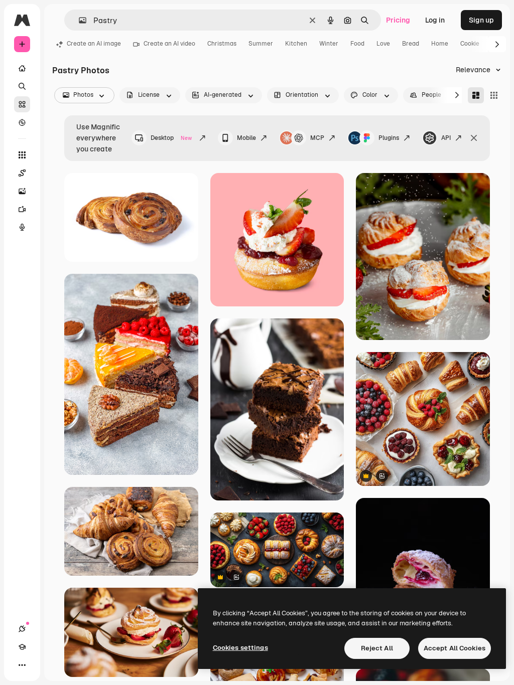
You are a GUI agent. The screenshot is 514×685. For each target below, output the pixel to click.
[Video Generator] (22, 209)
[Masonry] (476, 95)
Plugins (388, 138)
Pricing (398, 20)
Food (357, 44)
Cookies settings (240, 647)
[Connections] (22, 629)
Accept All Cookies (454, 648)
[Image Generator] (22, 191)
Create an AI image (94, 44)
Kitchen (296, 44)
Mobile (246, 138)
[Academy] (22, 647)
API (446, 138)
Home (439, 44)
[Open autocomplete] (78, 20)
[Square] (494, 95)
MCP (317, 138)
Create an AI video (169, 44)
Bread (410, 44)
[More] (22, 665)
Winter (328, 44)
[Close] (474, 138)
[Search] (22, 86)
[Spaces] (22, 173)
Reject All (377, 648)
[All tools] (22, 155)
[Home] (22, 68)
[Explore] (22, 122)
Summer (260, 44)
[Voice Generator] (22, 227)
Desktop (171, 138)
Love (383, 44)
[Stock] (22, 104)
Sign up (481, 20)
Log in (435, 20)
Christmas (221, 44)
